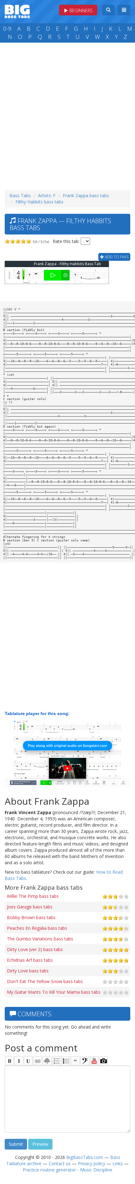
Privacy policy (91, 1163)
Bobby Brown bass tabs (31, 917)
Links (117, 1163)
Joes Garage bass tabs (29, 907)
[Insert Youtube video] (94, 1060)
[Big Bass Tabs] (17, 11)
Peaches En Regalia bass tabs (37, 928)
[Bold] (9, 1060)
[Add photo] (103, 1060)
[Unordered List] (66, 1060)
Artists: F (47, 195)
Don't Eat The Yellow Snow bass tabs (45, 981)
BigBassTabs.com (84, 1157)
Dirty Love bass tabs (28, 971)
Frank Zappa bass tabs (86, 195)
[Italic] (18, 1060)
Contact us (60, 1163)
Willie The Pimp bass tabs (33, 896)
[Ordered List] (56, 1060)
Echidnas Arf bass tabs (30, 960)
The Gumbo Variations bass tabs (40, 939)
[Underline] (28, 1060)
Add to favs (116, 257)
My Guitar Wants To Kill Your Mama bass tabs (53, 992)
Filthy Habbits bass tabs (39, 202)
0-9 (7, 28)
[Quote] (75, 1060)
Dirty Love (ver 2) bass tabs (35, 949)
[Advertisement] (67, 114)
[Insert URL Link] (37, 1060)
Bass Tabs (20, 195)
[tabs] (84, 1060)
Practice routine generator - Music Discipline (67, 1170)
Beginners (80, 10)
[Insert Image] (47, 1060)
